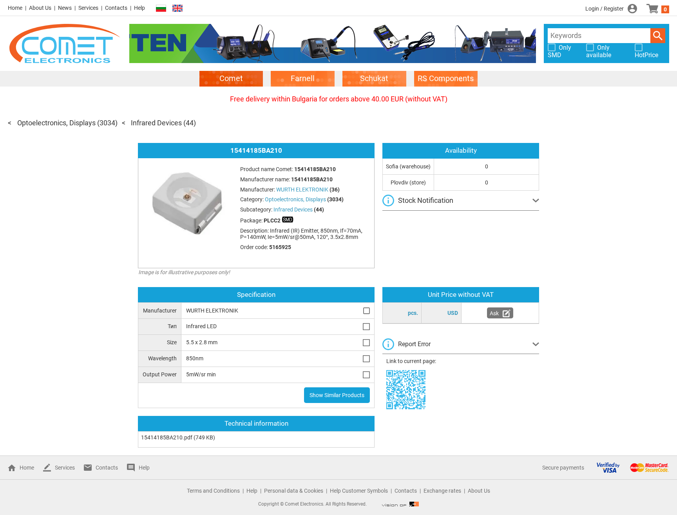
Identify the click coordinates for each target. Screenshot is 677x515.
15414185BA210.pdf (166, 437)
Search (657, 35)
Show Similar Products (337, 395)
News (65, 8)
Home (15, 8)
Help (139, 8)
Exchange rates (442, 491)
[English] (177, 8)
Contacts (116, 8)
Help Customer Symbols (359, 491)
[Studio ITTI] (400, 504)
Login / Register (604, 8)
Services (88, 8)
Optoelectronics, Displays (56, 123)
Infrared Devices (156, 123)
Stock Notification (425, 200)
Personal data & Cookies (293, 491)
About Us (40, 8)
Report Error (414, 344)
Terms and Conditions (213, 491)
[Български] (161, 8)
